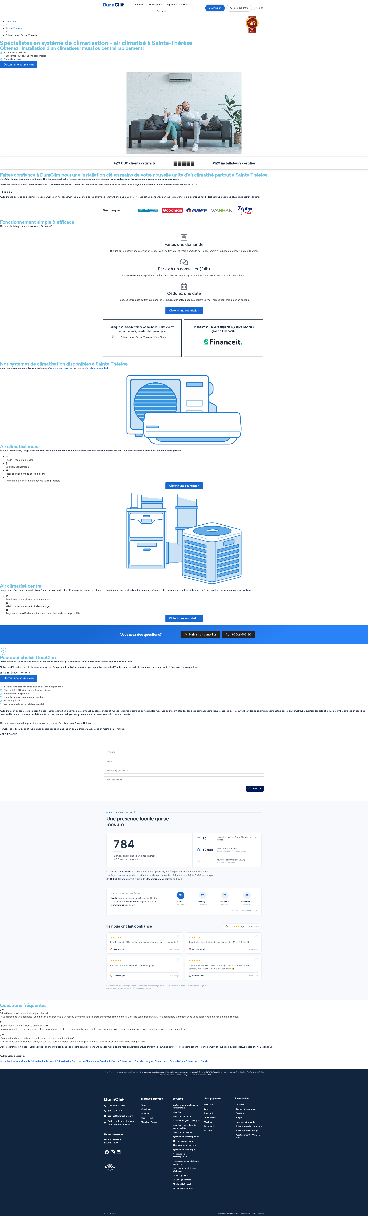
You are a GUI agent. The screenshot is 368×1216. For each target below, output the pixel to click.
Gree (143, 1105)
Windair (145, 1114)
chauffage (125, 875)
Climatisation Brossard (43, 1061)
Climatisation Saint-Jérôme (170, 1061)
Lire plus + (8, 191)
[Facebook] (106, 1152)
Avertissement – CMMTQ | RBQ (248, 1136)
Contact (161, 11)
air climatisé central (97, 368)
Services (139, 5)
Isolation (177, 1112)
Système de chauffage (184, 1150)
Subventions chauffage (247, 1131)
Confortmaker (148, 1118)
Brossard (208, 1113)
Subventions (155, 5)
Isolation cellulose (182, 1117)
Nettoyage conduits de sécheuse (184, 1169)
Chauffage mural (181, 1176)
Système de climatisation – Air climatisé (186, 1106)
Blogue (239, 1118)
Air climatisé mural (182, 1184)
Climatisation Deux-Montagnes (137, 1061)
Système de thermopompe (186, 1137)
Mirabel (208, 1131)
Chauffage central (182, 1180)
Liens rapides (242, 1098)
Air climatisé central (183, 1189)
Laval (206, 1109)
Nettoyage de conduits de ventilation (186, 1162)
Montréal (208, 1105)
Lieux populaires (213, 1098)
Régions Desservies (245, 1109)
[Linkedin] (118, 1152)
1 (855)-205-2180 (10, 738)
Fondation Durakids (245, 1122)
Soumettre (255, 788)
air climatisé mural (59, 368)
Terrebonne (210, 1118)
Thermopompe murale (184, 1141)
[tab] (184, 1011)
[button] (184, 192)
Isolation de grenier (182, 1132)
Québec (208, 1122)
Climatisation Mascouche (71, 1061)
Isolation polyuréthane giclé (187, 1121)
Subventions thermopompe (249, 1126)
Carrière (183, 5)
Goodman (146, 1109)
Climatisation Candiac (198, 1061)
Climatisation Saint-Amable (15, 1061)
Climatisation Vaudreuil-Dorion (102, 1061)
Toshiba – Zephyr (149, 1122)
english (259, 8)
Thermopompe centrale (184, 1145)
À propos (172, 5)
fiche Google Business (142, 988)
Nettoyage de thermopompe (180, 1155)
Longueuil (209, 1126)
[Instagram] (112, 1152)
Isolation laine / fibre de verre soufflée (184, 1126)
